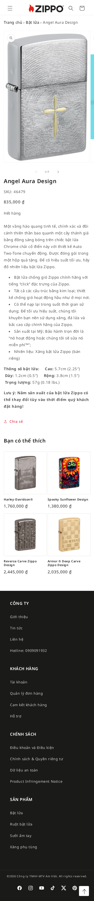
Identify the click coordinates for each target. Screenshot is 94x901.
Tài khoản (18, 682)
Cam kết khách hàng (28, 704)
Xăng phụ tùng (23, 846)
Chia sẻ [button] (16, 421)
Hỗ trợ (16, 716)
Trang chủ (13, 22)
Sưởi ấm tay (21, 835)
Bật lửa (32, 22)
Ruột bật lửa (21, 824)
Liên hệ (16, 639)
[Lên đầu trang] (84, 891)
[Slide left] (36, 171)
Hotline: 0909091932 (28, 650)
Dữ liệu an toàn (24, 770)
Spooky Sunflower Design (68, 500)
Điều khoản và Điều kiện (32, 747)
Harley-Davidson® (18, 500)
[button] (10, 8)
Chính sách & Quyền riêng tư (36, 758)
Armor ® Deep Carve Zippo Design (64, 563)
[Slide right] (58, 171)
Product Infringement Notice (36, 781)
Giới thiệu (19, 616)
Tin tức (16, 628)
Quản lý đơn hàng (26, 693)
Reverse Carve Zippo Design (20, 563)
